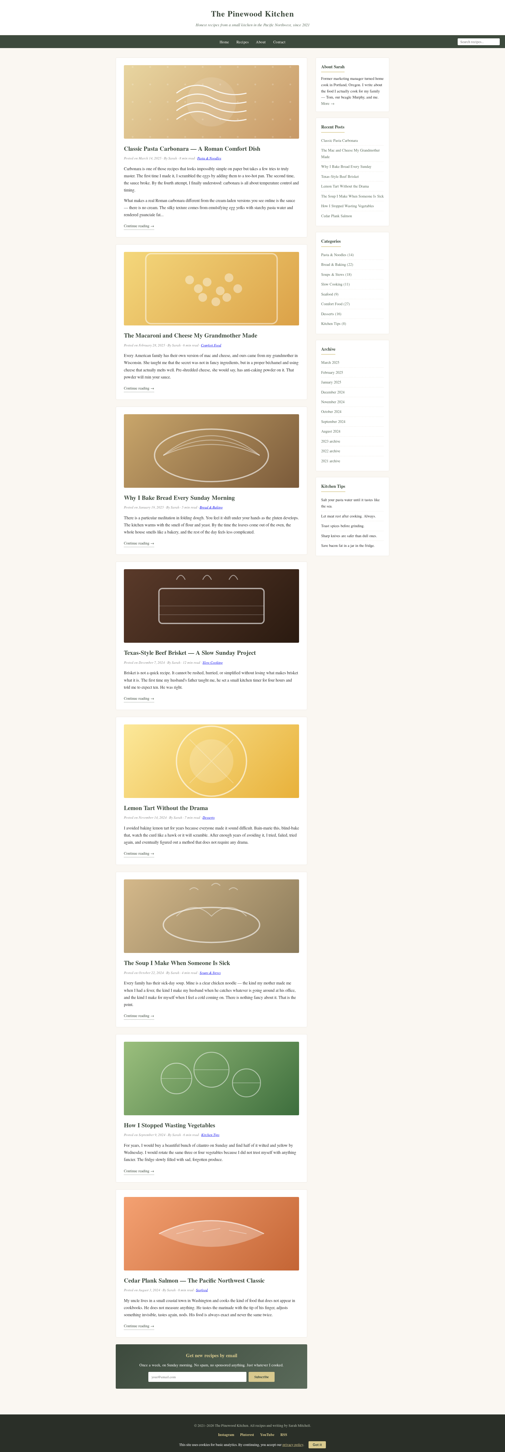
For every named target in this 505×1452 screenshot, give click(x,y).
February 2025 (332, 372)
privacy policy (292, 1444)
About (261, 41)
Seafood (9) (330, 294)
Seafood (202, 1290)
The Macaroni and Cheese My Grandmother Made (190, 335)
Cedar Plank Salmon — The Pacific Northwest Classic (194, 1280)
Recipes (242, 41)
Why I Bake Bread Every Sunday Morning (179, 497)
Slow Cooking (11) (335, 284)
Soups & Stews (210, 972)
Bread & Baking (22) (337, 264)
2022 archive (330, 450)
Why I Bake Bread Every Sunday (346, 166)
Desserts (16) (331, 313)
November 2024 (333, 401)
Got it (317, 1445)
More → (328, 103)
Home (224, 41)
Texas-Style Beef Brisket (340, 176)
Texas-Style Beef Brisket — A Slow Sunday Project (190, 652)
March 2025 (330, 362)
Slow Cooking (213, 662)
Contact (279, 41)
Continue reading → (139, 225)
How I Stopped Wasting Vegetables (169, 1125)
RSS (283, 1434)
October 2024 (331, 411)
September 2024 (333, 421)
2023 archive (330, 441)
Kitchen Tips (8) (333, 323)
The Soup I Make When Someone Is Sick (177, 962)
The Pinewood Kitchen (252, 13)
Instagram (226, 1434)
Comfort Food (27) (335, 303)
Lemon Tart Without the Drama (166, 807)
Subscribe (261, 1377)
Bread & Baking (211, 507)
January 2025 (331, 382)
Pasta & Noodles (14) (337, 254)
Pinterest (247, 1434)
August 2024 (330, 431)
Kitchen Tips (210, 1134)
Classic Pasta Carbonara (339, 140)
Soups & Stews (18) (336, 274)
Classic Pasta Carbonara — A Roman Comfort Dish (192, 148)
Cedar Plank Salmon (336, 215)
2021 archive (330, 460)
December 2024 (333, 392)
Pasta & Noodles (209, 158)
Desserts (209, 817)
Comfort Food (211, 345)
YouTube (267, 1434)
